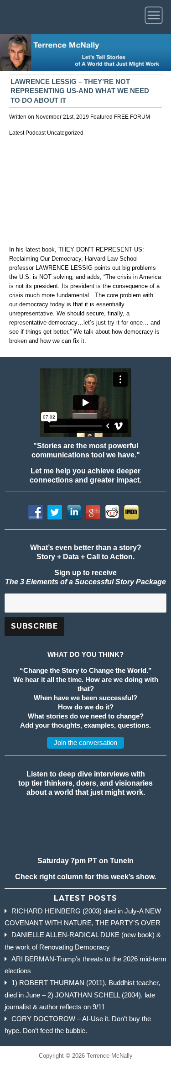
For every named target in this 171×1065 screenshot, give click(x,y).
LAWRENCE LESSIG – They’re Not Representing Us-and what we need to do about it (79, 91)
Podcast (36, 133)
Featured (101, 117)
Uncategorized (65, 133)
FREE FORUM (132, 117)
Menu (155, 17)
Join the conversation (85, 742)
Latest (16, 133)
